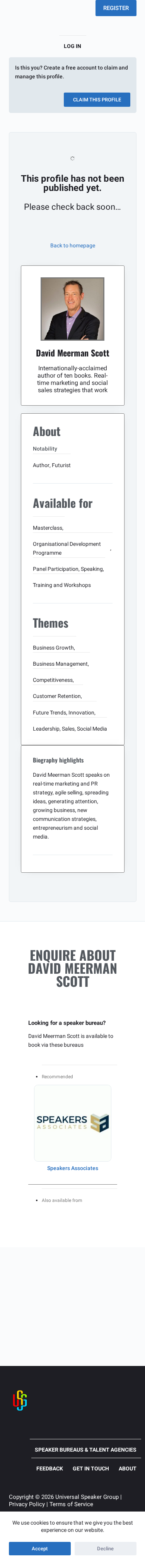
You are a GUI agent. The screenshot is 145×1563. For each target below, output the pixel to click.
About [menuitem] (127, 1468)
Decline (105, 1548)
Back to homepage (72, 245)
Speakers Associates (72, 1168)
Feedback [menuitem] (49, 1468)
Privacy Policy (27, 1504)
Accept (40, 1548)
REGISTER (116, 8)
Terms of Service (71, 1504)
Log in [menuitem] (72, 46)
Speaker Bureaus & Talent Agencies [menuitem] (85, 1450)
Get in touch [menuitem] (91, 1468)
